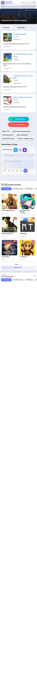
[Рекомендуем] (16, 264)
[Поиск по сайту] (29, 3)
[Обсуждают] (20, 264)
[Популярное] (19, 264)
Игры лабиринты (22, 135)
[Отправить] (25, 171)
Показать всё (17, 267)
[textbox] (18, 163)
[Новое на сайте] (21, 264)
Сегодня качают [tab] (18, 188)
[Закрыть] (34, 275)
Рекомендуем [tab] (6, 188)
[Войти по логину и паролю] (25, 150)
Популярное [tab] (29, 188)
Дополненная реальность (22, 131)
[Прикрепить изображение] (4, 170)
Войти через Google (20, 150)
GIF (13, 170)
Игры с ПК (5, 131)
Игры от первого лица (25, 138)
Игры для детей (7, 135)
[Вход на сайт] (23, 3)
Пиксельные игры (8, 138)
